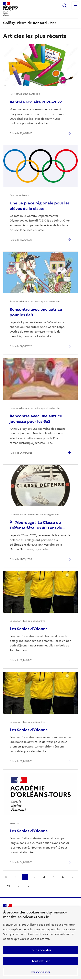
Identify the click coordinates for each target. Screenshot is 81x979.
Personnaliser (40, 972)
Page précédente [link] (16, 877)
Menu (75, 5)
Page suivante (18, 886)
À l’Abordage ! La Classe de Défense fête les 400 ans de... (37, 525)
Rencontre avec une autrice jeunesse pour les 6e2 (36, 418)
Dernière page (28, 886)
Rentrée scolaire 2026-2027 (36, 102)
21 (8, 886)
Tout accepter (40, 950)
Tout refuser (40, 961)
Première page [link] (6, 877)
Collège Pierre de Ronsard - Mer (29, 23)
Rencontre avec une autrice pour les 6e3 (36, 312)
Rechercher (64, 5)
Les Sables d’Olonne (29, 629)
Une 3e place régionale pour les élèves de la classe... (40, 205)
